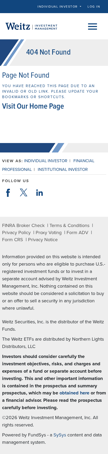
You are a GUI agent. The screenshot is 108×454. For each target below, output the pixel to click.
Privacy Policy (16, 232)
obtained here (74, 393)
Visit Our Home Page (33, 107)
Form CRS (12, 239)
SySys (59, 435)
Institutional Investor (63, 169)
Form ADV (77, 232)
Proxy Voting (49, 232)
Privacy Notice (43, 239)
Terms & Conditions (69, 225)
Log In (94, 6)
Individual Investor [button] (58, 6)
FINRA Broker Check (23, 225)
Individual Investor (45, 160)
